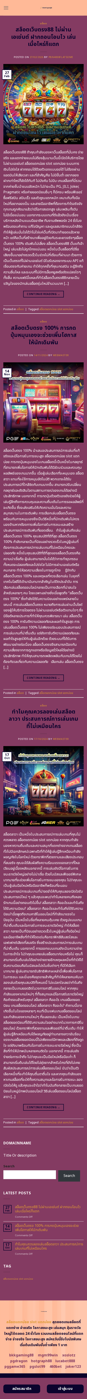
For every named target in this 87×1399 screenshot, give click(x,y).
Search (8, 1166)
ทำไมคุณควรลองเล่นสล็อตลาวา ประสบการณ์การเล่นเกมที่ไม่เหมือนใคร (43, 719)
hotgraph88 (41, 1361)
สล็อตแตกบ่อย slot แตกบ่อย (56, 309)
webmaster (61, 355)
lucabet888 (65, 1361)
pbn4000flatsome (61, 57)
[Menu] (6, 7)
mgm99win (48, 1355)
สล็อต (43, 23)
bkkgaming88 (21, 1355)
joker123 (73, 1366)
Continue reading (43, 294)
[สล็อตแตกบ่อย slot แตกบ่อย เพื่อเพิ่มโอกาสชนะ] (46, 8)
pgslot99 (37, 1366)
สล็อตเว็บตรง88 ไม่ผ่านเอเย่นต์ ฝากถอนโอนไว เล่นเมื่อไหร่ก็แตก (43, 36)
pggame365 (14, 1366)
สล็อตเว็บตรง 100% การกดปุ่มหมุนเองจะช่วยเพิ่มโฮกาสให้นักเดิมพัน (43, 335)
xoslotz (68, 1355)
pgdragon (18, 1361)
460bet (56, 1366)
